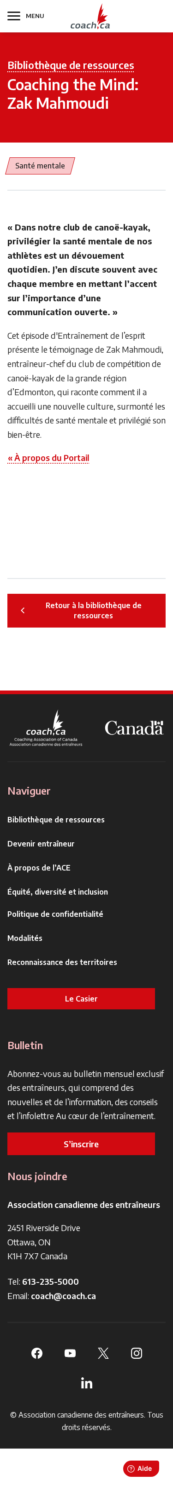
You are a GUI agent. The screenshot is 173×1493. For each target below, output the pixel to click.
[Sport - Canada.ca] (134, 727)
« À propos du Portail (48, 457)
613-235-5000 (50, 1281)
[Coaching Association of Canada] (46, 727)
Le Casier (81, 998)
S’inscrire (81, 1143)
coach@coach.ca (63, 1295)
